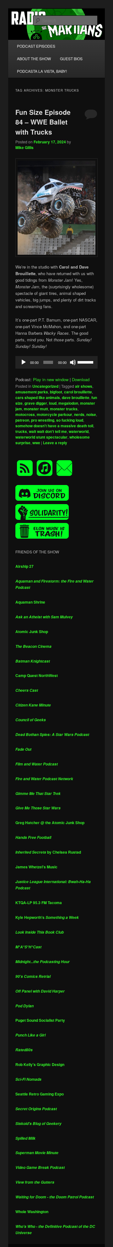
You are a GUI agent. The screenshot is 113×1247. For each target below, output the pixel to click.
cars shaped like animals (37, 397)
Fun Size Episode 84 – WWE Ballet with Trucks (43, 121)
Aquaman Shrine (30, 602)
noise (91, 414)
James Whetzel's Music (36, 867)
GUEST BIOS (71, 58)
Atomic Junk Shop (31, 631)
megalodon (68, 403)
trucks (21, 431)
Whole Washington (31, 1211)
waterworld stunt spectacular (41, 437)
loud (52, 403)
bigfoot (56, 392)
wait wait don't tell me (48, 431)
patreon (22, 420)
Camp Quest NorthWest (36, 675)
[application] (56, 362)
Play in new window (50, 379)
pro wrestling (42, 420)
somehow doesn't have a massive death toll (54, 426)
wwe (36, 442)
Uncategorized (45, 386)
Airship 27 (24, 566)
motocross (25, 414)
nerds (79, 414)
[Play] (23, 362)
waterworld (79, 431)
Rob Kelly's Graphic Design (39, 1064)
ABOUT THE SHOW (34, 58)
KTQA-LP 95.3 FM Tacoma (38, 902)
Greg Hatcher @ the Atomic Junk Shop (49, 822)
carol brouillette (78, 392)
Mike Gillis (24, 147)
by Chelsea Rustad (48, 852)
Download (80, 379)
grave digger (35, 403)
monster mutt (36, 409)
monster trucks (64, 409)
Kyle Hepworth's (47, 917)
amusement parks (31, 392)
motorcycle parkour (54, 414)
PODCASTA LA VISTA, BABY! (42, 71)
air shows (83, 386)
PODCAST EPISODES (36, 46)
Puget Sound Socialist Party (40, 1020)
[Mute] (73, 362)
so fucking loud (69, 420)
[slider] (86, 361)
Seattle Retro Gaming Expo (39, 1094)
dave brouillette (75, 397)
